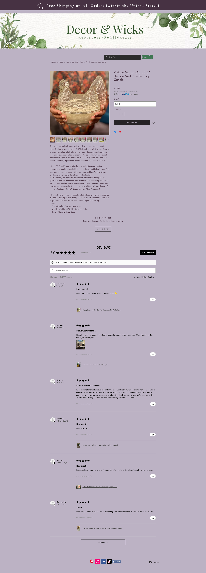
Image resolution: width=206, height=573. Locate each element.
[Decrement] (115, 114)
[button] (90, 252)
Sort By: (137, 277)
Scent (116, 99)
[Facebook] (103, 561)
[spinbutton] (119, 114)
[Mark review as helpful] (153, 299)
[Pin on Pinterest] (119, 131)
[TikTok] (109, 561)
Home (52, 62)
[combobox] (135, 104)
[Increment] (122, 114)
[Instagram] (97, 561)
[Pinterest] (91, 561)
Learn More (133, 94)
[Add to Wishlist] (153, 122)
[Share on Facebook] (115, 131)
